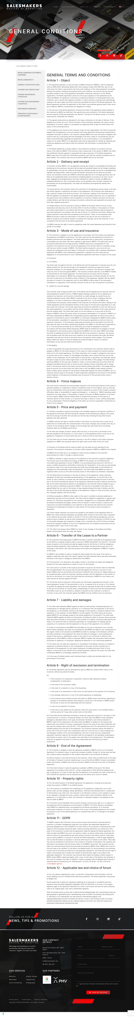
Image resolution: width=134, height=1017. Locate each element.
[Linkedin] (114, 56)
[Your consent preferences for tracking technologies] (3, 1014)
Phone (111, 955)
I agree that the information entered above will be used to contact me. (97, 985)
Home (55, 7)
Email (80, 955)
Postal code (82, 964)
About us (84, 7)
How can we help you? (86, 973)
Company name (106, 947)
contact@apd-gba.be (54, 864)
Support (97, 7)
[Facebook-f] (100, 56)
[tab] (30, 73)
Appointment (110, 7)
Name (80, 947)
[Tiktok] (121, 56)
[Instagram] (107, 56)
